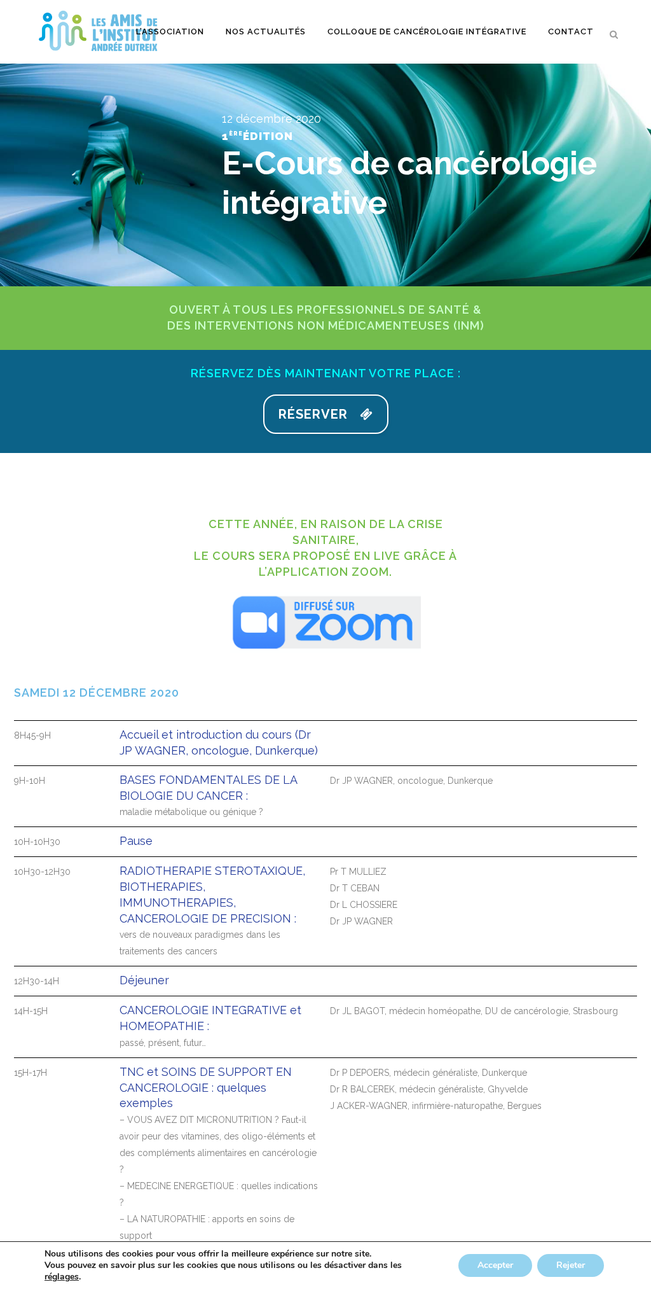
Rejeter (570, 1265)
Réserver (313, 414)
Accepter (495, 1265)
